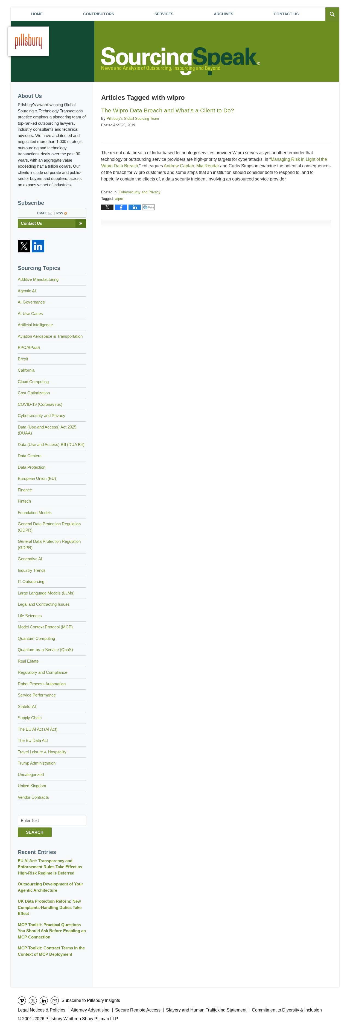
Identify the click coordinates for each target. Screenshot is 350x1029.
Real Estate (28, 661)
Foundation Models (35, 512)
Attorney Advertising (90, 1010)
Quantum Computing (36, 638)
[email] (55, 1000)
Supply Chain (30, 717)
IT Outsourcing (31, 581)
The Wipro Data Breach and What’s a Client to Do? (167, 110)
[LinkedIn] (38, 246)
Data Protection (31, 467)
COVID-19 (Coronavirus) (40, 404)
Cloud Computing (33, 381)
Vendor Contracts (33, 797)
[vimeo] (22, 1000)
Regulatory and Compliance (42, 672)
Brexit (23, 359)
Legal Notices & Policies (41, 1010)
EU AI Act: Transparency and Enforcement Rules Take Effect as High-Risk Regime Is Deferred (50, 866)
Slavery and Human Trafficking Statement (206, 1010)
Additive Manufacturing (38, 279)
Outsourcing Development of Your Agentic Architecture (50, 887)
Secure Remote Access (138, 1010)
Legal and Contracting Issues (44, 604)
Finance (25, 490)
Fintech (24, 501)
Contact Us (31, 223)
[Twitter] (24, 246)
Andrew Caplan (179, 166)
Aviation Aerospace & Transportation (50, 336)
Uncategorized (31, 774)
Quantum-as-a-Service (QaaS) (45, 649)
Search (34, 832)
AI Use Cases (30, 313)
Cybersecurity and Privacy (140, 192)
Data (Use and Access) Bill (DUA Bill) (51, 444)
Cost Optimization (34, 392)
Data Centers (30, 455)
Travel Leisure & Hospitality (42, 752)
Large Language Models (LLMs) (46, 593)
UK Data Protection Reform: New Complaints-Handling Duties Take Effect (49, 907)
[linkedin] (44, 1000)
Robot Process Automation (42, 683)
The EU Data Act (33, 740)
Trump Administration (37, 763)
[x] (33, 1000)
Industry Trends (32, 570)
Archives (223, 14)
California (26, 370)
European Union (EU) (37, 478)
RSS (59, 213)
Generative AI (30, 558)
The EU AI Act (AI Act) (37, 729)
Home (37, 14)
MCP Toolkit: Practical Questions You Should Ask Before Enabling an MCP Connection (52, 930)
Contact (286, 14)
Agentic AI (27, 290)
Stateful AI (27, 706)
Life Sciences (30, 615)
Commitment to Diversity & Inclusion (287, 1010)
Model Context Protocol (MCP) (45, 627)
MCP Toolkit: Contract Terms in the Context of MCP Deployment (51, 951)
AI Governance (31, 302)
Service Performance (37, 695)
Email (42, 213)
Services (163, 14)
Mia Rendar (207, 166)
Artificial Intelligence (35, 324)
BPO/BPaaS (29, 347)
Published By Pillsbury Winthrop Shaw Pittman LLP (28, 41)
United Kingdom (32, 785)
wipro (119, 199)
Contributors (98, 14)
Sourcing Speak (181, 61)
